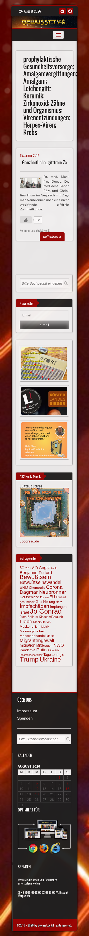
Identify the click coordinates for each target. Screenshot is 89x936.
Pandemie (27, 650)
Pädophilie (53, 650)
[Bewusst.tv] (44, 21)
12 (37, 789)
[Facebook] (70, 11)
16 (67, 789)
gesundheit (27, 602)
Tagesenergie (53, 655)
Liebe (26, 621)
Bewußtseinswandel (40, 582)
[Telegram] (62, 11)
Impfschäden (34, 606)
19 (37, 794)
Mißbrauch (44, 645)
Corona (54, 587)
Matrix (45, 626)
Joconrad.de (29, 541)
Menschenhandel (33, 636)
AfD (35, 568)
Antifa (54, 568)
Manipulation (42, 622)
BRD (24, 587)
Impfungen (58, 607)
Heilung (49, 602)
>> (52, 236)
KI (36, 616)
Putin (41, 649)
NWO (58, 645)
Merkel (51, 636)
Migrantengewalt (37, 640)
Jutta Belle (27, 617)
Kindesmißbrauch (51, 617)
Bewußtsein (35, 577)
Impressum (27, 711)
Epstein (44, 597)
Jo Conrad (46, 611)
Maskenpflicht (30, 626)
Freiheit (61, 597)
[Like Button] (26, 219)
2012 (28, 568)
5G (22, 568)
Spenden (25, 719)
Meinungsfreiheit (32, 631)
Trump (29, 659)
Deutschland (29, 597)
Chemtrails (37, 587)
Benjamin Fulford (36, 572)
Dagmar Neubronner (43, 592)
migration (27, 645)
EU (52, 597)
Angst (44, 567)
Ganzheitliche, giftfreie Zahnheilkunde (55, 162)
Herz (59, 602)
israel (24, 612)
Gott (39, 602)
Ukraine (50, 659)
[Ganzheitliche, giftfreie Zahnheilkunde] (32, 182)
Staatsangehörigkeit (31, 654)
